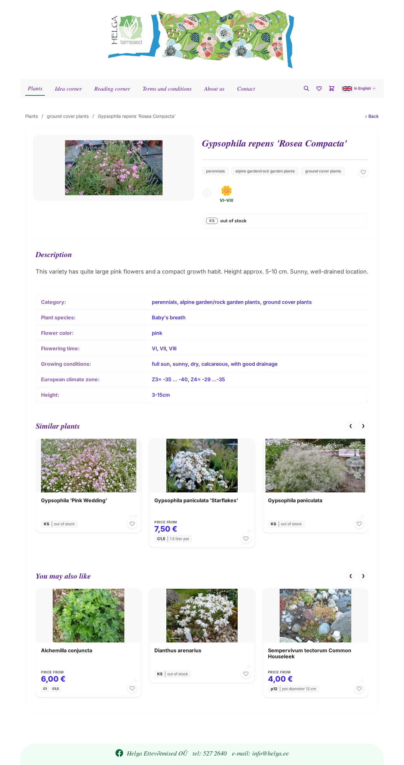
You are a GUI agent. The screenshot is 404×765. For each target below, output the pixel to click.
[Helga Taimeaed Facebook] (119, 753)
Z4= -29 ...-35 (208, 379)
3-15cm (161, 395)
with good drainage (254, 364)
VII (163, 348)
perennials (215, 171)
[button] (359, 88)
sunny (180, 364)
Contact (246, 88)
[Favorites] (319, 88)
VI (154, 348)
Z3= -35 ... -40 (170, 379)
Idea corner (68, 88)
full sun (161, 364)
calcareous (214, 364)
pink (157, 333)
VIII (172, 348)
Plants (35, 88)
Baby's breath (169, 317)
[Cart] (332, 88)
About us (214, 88)
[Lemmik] (363, 172)
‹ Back (372, 116)
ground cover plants (68, 116)
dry (195, 364)
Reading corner (112, 88)
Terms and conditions (167, 88)
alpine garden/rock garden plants (264, 171)
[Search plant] (306, 88)
